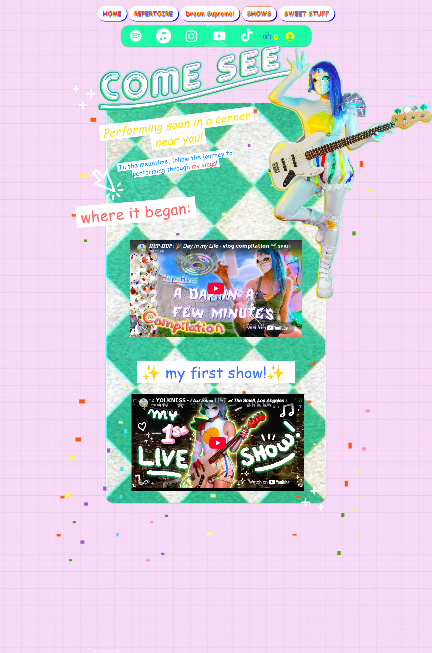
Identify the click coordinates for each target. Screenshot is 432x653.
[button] (272, 36)
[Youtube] (219, 36)
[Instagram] (191, 36)
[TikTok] (246, 36)
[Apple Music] (163, 36)
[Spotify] (136, 36)
